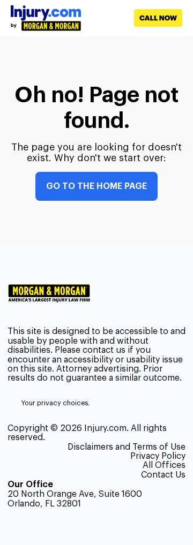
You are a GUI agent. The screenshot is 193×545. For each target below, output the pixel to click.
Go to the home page (96, 186)
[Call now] (131, 18)
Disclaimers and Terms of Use (126, 447)
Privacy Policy (157, 456)
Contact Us (163, 475)
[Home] (53, 293)
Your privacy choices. (55, 403)
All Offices (164, 465)
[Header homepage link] (46, 17)
